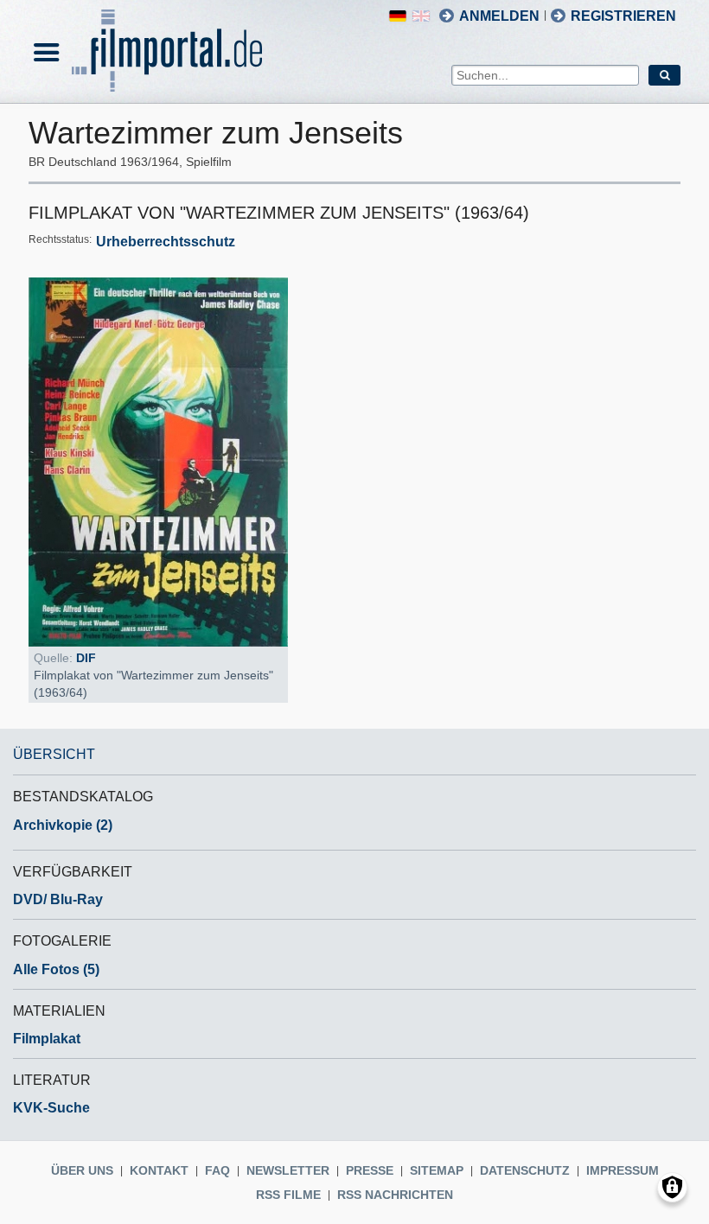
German (397, 16)
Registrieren (623, 16)
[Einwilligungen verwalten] (672, 1187)
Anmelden (499, 16)
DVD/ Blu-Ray (58, 899)
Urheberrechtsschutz (165, 241)
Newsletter (287, 1170)
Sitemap (436, 1170)
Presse (369, 1170)
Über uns (82, 1170)
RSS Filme (288, 1195)
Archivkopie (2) (62, 825)
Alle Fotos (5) (56, 969)
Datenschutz (525, 1170)
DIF (86, 658)
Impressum (622, 1170)
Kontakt (159, 1170)
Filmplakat (46, 1038)
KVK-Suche (51, 1107)
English (421, 16)
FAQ (217, 1170)
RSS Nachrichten (395, 1195)
